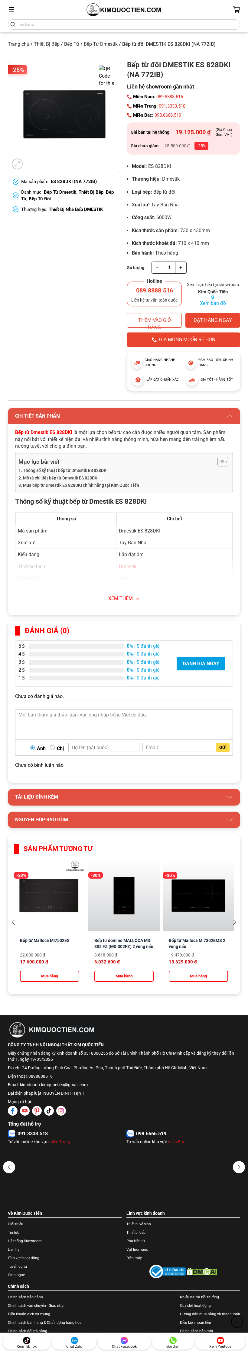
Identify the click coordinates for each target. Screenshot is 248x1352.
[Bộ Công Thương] (167, 1271)
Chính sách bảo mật (196, 1331)
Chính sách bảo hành (25, 1297)
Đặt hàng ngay (213, 320)
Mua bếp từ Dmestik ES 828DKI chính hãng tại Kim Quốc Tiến (81, 485)
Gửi (223, 747)
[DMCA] (202, 1271)
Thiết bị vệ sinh (138, 1224)
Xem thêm (120, 598)
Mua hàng (49, 976)
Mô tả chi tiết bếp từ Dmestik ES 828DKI (61, 478)
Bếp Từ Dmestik (101, 44)
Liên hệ (13, 1249)
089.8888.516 (169, 96)
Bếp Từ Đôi (40, 199)
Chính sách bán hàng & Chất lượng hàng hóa (45, 1322)
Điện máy (134, 1258)
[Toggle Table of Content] (220, 461)
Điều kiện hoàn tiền (195, 1322)
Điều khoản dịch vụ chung (29, 1314)
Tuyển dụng (17, 1266)
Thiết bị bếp (135, 1232)
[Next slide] (234, 922)
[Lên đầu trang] (237, 1322)
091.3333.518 (172, 106)
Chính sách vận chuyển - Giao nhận (37, 1306)
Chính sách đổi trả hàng (27, 1331)
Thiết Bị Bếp (47, 44)
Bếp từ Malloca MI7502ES (45, 940)
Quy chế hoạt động (195, 1306)
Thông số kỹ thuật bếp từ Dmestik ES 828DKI (65, 470)
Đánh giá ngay (201, 663)
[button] (9, 1167)
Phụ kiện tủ (135, 1241)
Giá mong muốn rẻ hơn (187, 339)
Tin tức (13, 1232)
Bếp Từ (71, 44)
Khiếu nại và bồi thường (199, 1297)
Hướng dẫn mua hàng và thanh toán (210, 1314)
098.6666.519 (168, 115)
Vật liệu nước (137, 1249)
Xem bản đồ (213, 303)
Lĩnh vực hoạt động (23, 1258)
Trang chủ (18, 44)
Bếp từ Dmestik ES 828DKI (43, 432)
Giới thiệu (15, 1224)
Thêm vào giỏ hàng (154, 322)
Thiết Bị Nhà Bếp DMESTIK (76, 209)
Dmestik (127, 566)
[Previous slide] (13, 922)
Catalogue (16, 1275)
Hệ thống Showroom (25, 1241)
